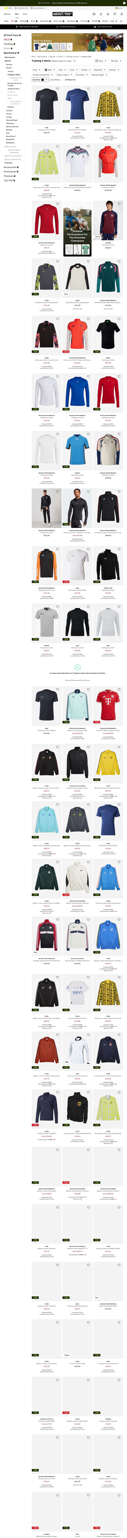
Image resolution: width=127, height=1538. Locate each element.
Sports (52, 57)
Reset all (71, 80)
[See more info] (37, 35)
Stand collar (86, 57)
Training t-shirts (72, 57)
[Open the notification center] (107, 14)
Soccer (60, 57)
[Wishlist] (114, 14)
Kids (25, 14)
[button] (101, 61)
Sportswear (42, 57)
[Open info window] (124, 3)
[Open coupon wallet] (94, 14)
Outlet (10, 8)
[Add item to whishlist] (57, 88)
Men (17, 14)
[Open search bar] (120, 21)
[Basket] (121, 14)
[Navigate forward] (116, 21)
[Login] (100, 14)
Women (7, 14)
